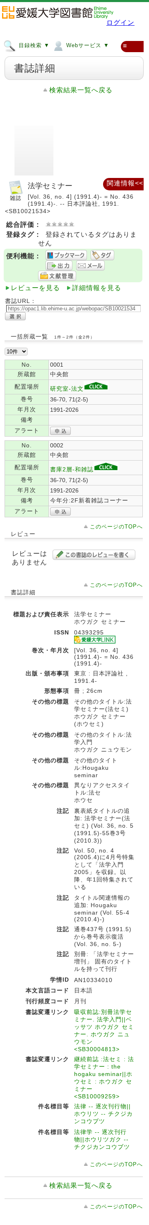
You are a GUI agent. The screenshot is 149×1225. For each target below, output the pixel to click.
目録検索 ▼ (33, 45)
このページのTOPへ (116, 527)
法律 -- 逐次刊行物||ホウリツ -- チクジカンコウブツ (103, 1113)
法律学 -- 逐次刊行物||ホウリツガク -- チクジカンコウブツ (102, 1139)
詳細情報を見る (96, 287)
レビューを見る (35, 287)
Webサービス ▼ (86, 45)
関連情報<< (125, 183)
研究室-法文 (67, 388)
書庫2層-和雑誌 (72, 469)
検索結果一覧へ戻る (81, 90)
